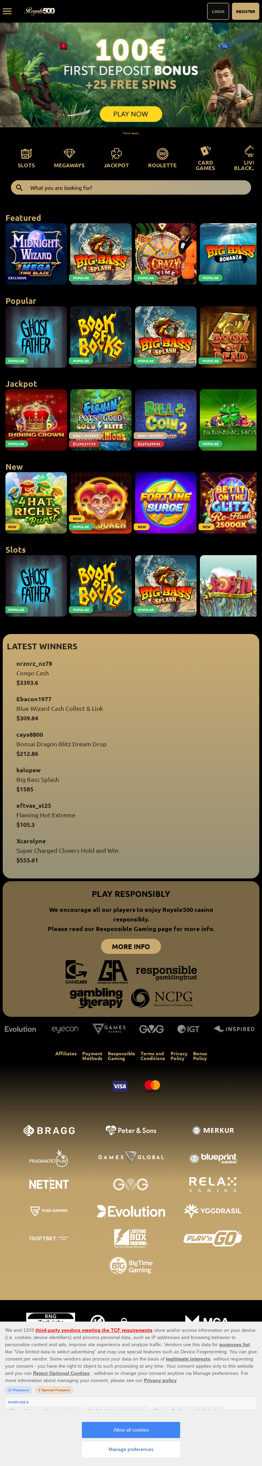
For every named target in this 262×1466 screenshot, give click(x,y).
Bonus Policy (200, 1055)
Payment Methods (92, 1055)
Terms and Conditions (153, 1055)
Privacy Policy (179, 1055)
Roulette (162, 165)
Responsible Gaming (121, 1055)
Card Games (205, 165)
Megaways (69, 165)
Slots (26, 165)
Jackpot (116, 165)
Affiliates (66, 1053)
